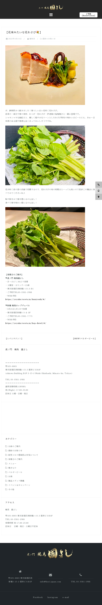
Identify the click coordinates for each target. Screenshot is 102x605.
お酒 (10, 476)
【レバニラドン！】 (14, 339)
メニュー (12, 464)
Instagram (52, 597)
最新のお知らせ (49, 39)
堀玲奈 (32, 39)
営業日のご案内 (15, 459)
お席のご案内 (14, 446)
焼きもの (12, 468)
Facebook (38, 597)
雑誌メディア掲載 (16, 481)
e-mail (66, 597)
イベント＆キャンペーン (19, 485)
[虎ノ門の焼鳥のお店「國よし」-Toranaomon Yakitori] (50, 553)
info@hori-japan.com (50, 582)
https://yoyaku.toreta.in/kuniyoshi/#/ (25, 299)
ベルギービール (15, 472)
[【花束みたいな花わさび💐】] (45, 75)
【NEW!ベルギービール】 (84, 339)
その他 (11, 489)
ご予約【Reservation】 (88, 14)
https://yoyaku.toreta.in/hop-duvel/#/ (25, 323)
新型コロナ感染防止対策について (23, 455)
